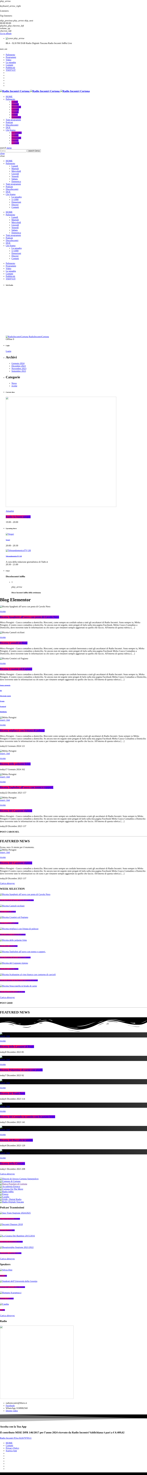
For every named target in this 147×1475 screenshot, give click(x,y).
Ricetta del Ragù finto (12, 1093)
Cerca (34, 151)
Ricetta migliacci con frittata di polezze (22, 730)
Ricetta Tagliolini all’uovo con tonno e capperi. (26, 787)
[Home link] (45, 91)
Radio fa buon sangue (18, 516)
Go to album (5, 33)
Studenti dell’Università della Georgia (12, 1287)
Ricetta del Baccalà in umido (16, 1140)
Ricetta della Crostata (12, 1163)
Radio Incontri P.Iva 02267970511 (16, 1438)
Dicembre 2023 (18, 366)
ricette (14, 386)
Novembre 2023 (18, 368)
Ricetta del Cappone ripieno (16, 810)
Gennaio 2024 (17, 363)
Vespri (8, 540)
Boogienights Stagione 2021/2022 (10, 1253)
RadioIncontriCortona (39, 336)
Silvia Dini (3, 1276)
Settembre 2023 (18, 371)
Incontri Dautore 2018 (7, 1230)
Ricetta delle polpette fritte (15, 763)
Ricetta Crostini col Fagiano (16, 669)
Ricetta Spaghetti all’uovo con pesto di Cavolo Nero (29, 617)
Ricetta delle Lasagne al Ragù (17, 1046)
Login (8, 351)
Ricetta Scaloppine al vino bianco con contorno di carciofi (19, 980)
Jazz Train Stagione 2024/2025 (10, 1219)
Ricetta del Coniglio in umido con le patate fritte (27, 1116)
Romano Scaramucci (7, 1298)
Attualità (10, 511)
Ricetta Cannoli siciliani (13, 642)
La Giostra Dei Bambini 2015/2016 (11, 1242)
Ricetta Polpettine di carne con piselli (21, 1069)
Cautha (2, 1310)
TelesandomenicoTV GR (14, 556)
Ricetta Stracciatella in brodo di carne (12, 992)
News (14, 383)
